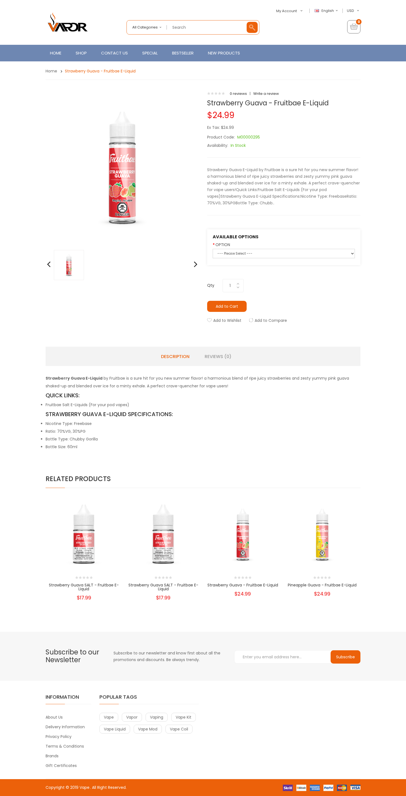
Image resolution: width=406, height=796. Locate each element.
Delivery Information (65, 727)
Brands (52, 756)
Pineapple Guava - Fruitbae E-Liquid (322, 585)
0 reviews (238, 93)
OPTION (222, 244)
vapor (132, 717)
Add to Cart (227, 306)
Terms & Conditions (65, 746)
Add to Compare (271, 320)
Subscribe (345, 657)
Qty (210, 285)
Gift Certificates (61, 765)
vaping (156, 717)
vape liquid (115, 729)
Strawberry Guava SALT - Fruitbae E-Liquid (84, 587)
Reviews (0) (218, 357)
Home (51, 71)
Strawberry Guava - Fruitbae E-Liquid (100, 71)
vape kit (183, 717)
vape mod (147, 729)
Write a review (266, 93)
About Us (54, 717)
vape (109, 717)
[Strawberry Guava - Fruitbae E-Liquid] (69, 264)
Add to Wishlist (227, 320)
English (328, 10)
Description (175, 357)
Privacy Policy (59, 736)
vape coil (179, 729)
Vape (84, 787)
